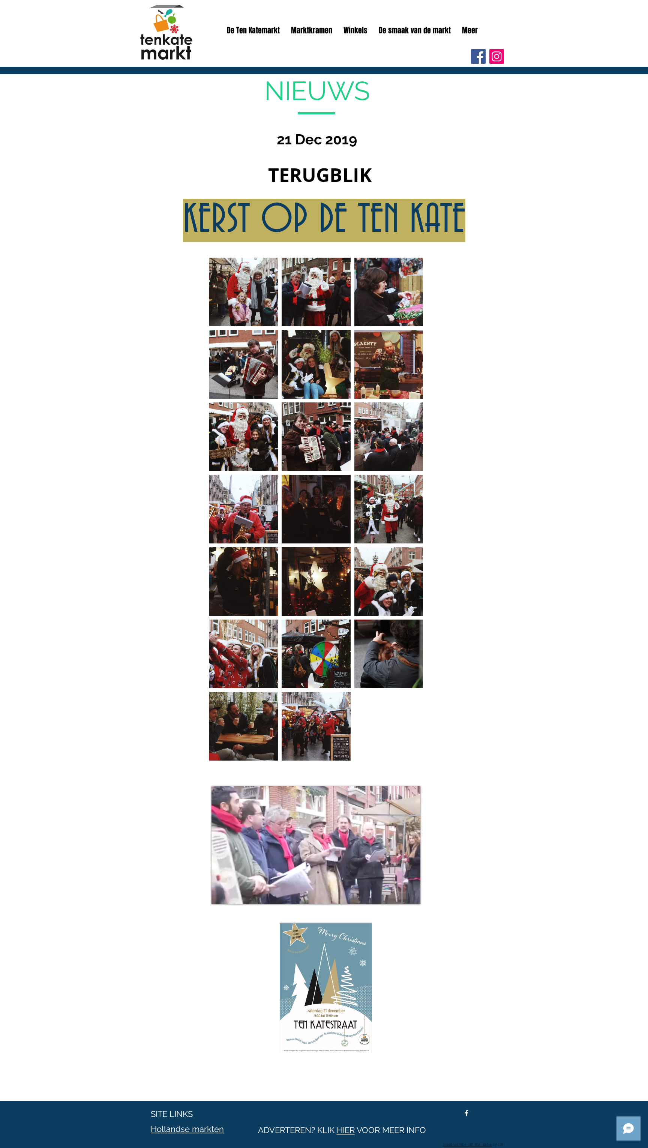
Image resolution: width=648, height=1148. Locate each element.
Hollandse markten (187, 1129)
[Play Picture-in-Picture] (397, 894)
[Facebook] (478, 56)
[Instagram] (496, 56)
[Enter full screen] (410, 894)
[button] (469, 30)
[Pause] (221, 894)
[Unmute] (234, 894)
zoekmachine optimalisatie (467, 1144)
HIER (346, 1130)
